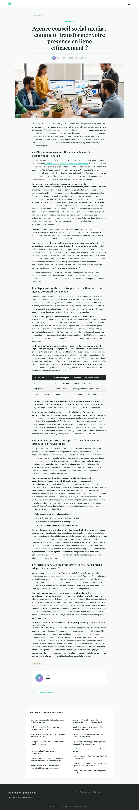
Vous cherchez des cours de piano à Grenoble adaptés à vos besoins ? (48, 735)
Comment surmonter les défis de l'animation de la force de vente (48, 721)
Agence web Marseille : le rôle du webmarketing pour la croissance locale (88, 721)
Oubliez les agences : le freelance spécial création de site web (88, 728)
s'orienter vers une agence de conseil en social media (66, 164)
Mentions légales (85, 792)
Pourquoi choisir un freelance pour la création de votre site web (90, 757)
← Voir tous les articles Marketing (45, 692)
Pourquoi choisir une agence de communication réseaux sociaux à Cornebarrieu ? (43, 751)
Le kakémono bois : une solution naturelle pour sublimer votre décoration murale (47, 759)
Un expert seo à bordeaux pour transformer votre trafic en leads (47, 743)
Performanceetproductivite (22, 792)
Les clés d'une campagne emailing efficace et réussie (89, 750)
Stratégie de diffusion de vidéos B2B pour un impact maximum (89, 771)
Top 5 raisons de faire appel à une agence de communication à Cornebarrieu (89, 743)
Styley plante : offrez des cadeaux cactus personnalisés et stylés (46, 728)
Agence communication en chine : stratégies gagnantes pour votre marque (89, 764)
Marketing (39, 15)
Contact (97, 792)
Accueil (31, 15)
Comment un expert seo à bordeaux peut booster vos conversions (88, 735)
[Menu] (129, 3)
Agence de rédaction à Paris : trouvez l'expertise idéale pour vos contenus (45, 767)
